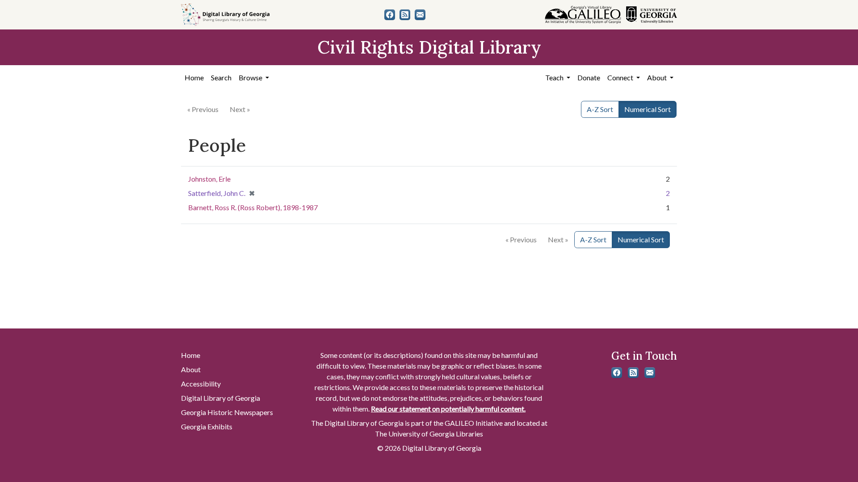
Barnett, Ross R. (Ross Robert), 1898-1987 (253, 207)
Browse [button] (251, 77)
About (191, 369)
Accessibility (201, 383)
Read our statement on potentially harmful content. (448, 408)
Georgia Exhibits (206, 426)
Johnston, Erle (209, 179)
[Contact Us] (420, 14)
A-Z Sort (600, 109)
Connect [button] (621, 77)
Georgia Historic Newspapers (227, 412)
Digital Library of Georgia (220, 398)
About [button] (657, 77)
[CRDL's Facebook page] (389, 14)
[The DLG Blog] (405, 14)
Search (221, 77)
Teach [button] (555, 77)
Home (194, 77)
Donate (588, 77)
